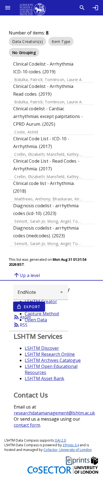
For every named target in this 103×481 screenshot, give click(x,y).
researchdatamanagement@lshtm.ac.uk (54, 413)
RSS (20, 324)
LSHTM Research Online (50, 354)
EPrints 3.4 (71, 445)
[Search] (82, 7)
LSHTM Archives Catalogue (53, 360)
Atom (22, 317)
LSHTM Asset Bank (44, 378)
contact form (27, 425)
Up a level (26, 275)
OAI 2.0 (60, 440)
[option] (27, 41)
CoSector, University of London (67, 449)
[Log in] (95, 7)
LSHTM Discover (42, 348)
